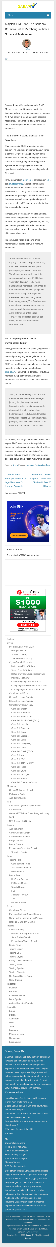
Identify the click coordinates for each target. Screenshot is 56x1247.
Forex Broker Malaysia (15, 1147)
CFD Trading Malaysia (15, 1166)
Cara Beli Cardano (20, 736)
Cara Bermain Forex (20, 863)
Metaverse (12, 786)
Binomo (10, 906)
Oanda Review (18, 887)
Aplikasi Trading (16, 929)
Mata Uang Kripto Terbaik (23, 666)
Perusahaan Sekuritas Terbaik (23, 848)
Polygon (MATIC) (19, 650)
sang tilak (9, 1098)
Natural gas (14, 1038)
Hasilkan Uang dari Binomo (22, 922)
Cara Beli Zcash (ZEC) (22, 751)
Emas (12, 1011)
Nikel (11, 1022)
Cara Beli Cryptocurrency (21, 705)
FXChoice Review (19, 883)
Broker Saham (16, 844)
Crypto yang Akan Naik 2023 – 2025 (28, 689)
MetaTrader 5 (17, 871)
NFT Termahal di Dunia (20, 821)
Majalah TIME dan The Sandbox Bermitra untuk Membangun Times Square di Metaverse (27, 29)
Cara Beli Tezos (18, 767)
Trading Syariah (16, 968)
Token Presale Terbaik (21, 670)
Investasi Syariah (17, 995)
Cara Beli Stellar (18, 740)
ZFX (13, 898)
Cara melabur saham (15, 1143)
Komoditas (12, 1007)
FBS (13, 891)
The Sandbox (40, 465)
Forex (9, 856)
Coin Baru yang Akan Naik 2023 (26, 681)
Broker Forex (15, 875)
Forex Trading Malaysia (16, 1154)
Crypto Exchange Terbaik (21, 697)
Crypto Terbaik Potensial (20, 662)
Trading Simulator (17, 972)
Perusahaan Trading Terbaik (24, 941)
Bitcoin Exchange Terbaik (21, 701)
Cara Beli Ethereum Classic (24, 782)
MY (6, 1139)
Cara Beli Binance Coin (22, 716)
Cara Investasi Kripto (19, 693)
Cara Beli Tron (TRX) (21, 743)
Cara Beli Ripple (18, 732)
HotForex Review (19, 879)
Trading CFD (15, 953)
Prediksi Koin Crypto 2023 (21, 647)
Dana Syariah (15, 999)
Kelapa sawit (15, 1042)
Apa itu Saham (16, 829)
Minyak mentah (16, 1034)
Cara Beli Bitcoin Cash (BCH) (25, 720)
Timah (12, 1026)
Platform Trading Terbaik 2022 (25, 933)
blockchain (10, 372)
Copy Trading (15, 980)
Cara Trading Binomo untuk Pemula (26, 918)
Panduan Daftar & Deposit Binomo (25, 914)
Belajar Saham (16, 840)
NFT (48, 180)
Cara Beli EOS (18, 759)
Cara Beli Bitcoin (19, 709)
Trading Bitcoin (16, 949)
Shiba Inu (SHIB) (19, 654)
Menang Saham (12, 1162)
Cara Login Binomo (18, 910)
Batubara (13, 1030)
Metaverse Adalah (17, 794)
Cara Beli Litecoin (19, 724)
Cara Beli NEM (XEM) (21, 774)
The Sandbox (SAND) (21, 658)
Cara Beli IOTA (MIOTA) (22, 763)
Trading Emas (15, 964)
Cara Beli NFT (16, 809)
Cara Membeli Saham (19, 836)
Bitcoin (12, 1015)
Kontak (28, 1238)
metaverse (28, 180)
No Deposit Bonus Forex (20, 976)
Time (48, 465)
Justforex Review (19, 894)
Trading (10, 925)
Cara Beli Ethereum (20, 712)
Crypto (15, 465)
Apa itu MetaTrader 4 (21, 867)
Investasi (11, 984)
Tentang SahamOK (24, 1129)
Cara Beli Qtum (18, 770)
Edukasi (13, 991)
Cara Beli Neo (17, 755)
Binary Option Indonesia (20, 960)
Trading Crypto (16, 956)
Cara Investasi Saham (19, 832)
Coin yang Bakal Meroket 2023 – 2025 (29, 685)
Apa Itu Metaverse (17, 798)
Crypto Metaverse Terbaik (21, 790)
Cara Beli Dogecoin (20, 728)
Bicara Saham (11, 1106)
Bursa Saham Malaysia (16, 1158)
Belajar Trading (16, 945)
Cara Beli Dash (18, 747)
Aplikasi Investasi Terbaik (21, 1003)
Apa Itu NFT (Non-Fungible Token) (25, 805)
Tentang (10, 639)
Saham (10, 825)
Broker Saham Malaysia (16, 1150)
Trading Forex (15, 860)
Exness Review (18, 902)
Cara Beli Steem (19, 778)
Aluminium (14, 1018)
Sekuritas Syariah (19, 852)
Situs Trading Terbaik (21, 937)
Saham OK (30, 1235)
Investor (13, 987)
